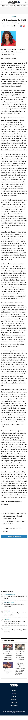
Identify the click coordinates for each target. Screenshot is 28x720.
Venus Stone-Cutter (8, 23)
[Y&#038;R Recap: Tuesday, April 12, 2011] (20, 669)
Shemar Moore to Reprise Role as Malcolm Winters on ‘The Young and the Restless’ (20, 655)
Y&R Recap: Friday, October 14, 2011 (8, 671)
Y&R (18, 5)
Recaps (14, 16)
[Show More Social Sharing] (18, 26)
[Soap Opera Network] (14, 2)
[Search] (26, 2)
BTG (3, 5)
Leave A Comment (14, 536)
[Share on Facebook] (4, 26)
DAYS (11, 5)
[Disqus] (14, 564)
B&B (7, 5)
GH (15, 5)
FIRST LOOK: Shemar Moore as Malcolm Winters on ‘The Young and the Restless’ (7, 655)
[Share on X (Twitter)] (8, 26)
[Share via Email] (14, 26)
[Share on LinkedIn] (11, 26)
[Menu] (2, 2)
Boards (23, 5)
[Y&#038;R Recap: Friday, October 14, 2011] (8, 665)
